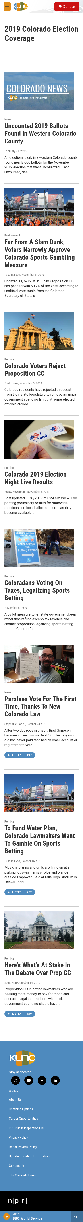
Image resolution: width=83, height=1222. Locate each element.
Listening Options (21, 1109)
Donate (69, 7)
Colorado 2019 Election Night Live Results (35, 478)
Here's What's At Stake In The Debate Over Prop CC (37, 969)
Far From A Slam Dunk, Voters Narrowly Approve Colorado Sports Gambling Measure (39, 253)
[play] (7, 1216)
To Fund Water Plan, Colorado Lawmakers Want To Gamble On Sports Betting (39, 839)
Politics (9, 359)
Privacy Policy (18, 1137)
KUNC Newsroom (15, 491)
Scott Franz (11, 383)
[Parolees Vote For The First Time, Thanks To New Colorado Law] (39, 664)
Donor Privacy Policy (23, 1147)
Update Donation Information (29, 1156)
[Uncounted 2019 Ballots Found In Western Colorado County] (39, 91)
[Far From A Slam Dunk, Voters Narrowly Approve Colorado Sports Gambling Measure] (39, 207)
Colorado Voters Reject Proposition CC (35, 369)
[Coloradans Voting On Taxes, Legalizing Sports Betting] (39, 548)
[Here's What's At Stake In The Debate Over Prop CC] (39, 930)
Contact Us (16, 1166)
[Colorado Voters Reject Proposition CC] (39, 331)
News (7, 119)
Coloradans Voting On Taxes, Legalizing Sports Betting (37, 590)
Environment (12, 235)
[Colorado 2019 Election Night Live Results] (39, 439)
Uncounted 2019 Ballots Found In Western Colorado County (40, 133)
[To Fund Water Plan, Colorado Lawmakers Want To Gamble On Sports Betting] (39, 793)
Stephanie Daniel (14, 724)
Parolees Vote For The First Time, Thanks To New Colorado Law (40, 706)
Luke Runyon (12, 274)
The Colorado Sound (23, 1175)
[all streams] (77, 1216)
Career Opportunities (23, 1118)
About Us (15, 1099)
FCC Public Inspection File (26, 1128)
